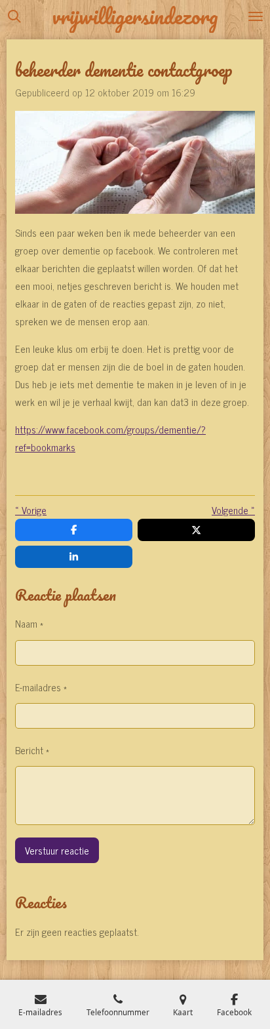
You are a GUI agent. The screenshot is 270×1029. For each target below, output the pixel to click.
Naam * (29, 623)
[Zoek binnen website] (14, 16)
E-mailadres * (41, 687)
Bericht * (32, 750)
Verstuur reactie (57, 850)
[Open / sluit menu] (255, 16)
